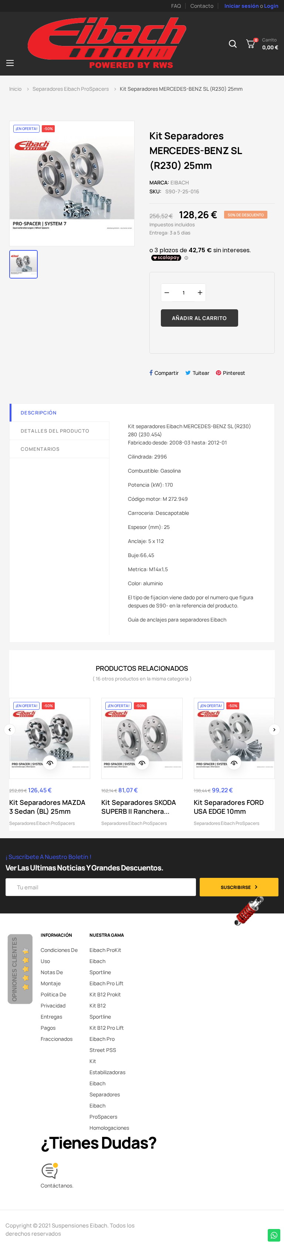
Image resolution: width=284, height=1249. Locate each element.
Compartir (167, 372)
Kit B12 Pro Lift (106, 1027)
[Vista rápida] (50, 762)
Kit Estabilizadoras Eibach (107, 1072)
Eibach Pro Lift (106, 983)
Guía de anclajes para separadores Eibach (177, 619)
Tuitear (201, 372)
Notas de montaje (52, 978)
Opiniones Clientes (14, 969)
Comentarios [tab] (40, 449)
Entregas (51, 1016)
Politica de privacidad (53, 1000)
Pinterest (234, 372)
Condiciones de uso (59, 955)
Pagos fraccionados (56, 1033)
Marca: (159, 182)
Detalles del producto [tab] (55, 430)
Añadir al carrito (199, 318)
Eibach (179, 182)
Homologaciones (109, 1127)
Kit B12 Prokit (105, 994)
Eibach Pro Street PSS (102, 1044)
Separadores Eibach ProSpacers (42, 823)
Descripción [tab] (39, 412)
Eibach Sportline (100, 966)
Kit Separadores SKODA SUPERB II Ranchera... (138, 807)
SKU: (155, 191)
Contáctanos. (57, 1185)
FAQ (176, 5)
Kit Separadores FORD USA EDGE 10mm (229, 807)
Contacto (201, 5)
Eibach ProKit (105, 949)
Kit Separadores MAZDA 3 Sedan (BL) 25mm (47, 807)
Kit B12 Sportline (100, 1011)
